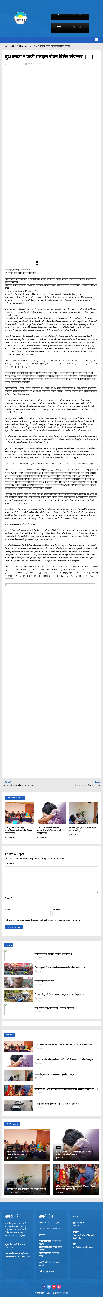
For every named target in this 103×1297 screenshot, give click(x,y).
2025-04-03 (40, 958)
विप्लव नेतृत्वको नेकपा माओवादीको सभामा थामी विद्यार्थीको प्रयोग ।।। (60, 967)
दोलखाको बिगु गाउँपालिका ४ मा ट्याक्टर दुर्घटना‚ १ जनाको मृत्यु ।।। (59, 994)
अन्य (58, 1182)
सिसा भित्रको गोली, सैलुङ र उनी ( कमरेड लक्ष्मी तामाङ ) (55, 1008)
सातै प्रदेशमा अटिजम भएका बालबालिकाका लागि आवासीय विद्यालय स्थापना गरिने (18, 830)
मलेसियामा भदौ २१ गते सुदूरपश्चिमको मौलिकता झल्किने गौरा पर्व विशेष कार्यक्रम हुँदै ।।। (66, 1089)
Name (8, 898)
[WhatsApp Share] (26, 263)
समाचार (39, 64)
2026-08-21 (40, 1107)
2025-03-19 (40, 1012)
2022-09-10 (40, 971)
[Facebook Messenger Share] (14, 263)
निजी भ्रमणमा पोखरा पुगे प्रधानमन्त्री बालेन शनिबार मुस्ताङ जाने (57, 1104)
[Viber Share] (20, 263)
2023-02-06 (40, 998)
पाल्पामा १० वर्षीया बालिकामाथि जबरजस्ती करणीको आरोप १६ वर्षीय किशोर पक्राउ (50, 830)
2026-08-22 (10, 837)
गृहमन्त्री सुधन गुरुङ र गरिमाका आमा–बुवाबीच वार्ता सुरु (54, 1074)
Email (8, 909)
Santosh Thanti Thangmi (15, 64)
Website (56, 909)
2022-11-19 (31, 64)
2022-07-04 (40, 985)
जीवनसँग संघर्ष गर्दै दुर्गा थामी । (45, 981)
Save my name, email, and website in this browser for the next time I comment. (44, 920)
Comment (10, 863)
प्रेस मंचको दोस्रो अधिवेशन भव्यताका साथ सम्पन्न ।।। (55, 954)
